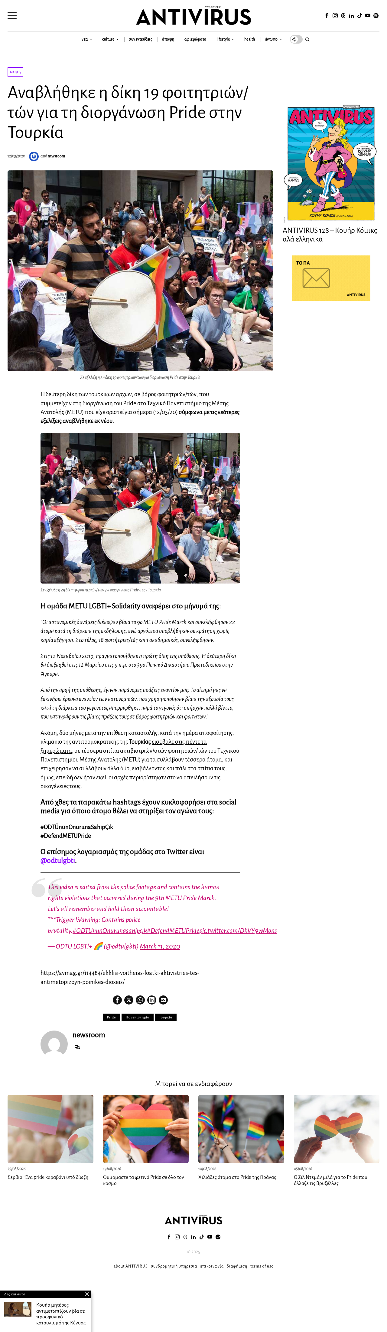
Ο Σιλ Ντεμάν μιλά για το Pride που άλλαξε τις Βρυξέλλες (330, 1180)
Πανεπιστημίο (137, 1017)
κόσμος (15, 72)
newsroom (56, 156)
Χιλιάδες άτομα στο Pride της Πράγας (237, 1177)
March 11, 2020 (160, 946)
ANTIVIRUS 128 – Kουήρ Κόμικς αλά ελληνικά (330, 234)
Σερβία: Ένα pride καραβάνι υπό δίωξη (48, 1177)
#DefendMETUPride (173, 930)
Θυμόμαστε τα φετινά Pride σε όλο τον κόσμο (143, 1180)
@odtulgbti (58, 860)
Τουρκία (165, 1017)
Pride (111, 1017)
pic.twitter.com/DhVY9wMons (238, 930)
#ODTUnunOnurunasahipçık (110, 930)
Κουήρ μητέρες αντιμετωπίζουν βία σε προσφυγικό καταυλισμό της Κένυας (61, 1314)
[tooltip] (326, 15)
